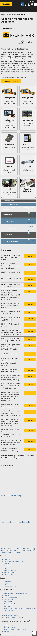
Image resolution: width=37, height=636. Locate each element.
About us (7, 559)
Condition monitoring (19, 14)
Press (5, 568)
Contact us (7, 582)
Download (29, 256)
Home (3, 14)
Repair (6, 584)
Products (8, 14)
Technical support (10, 586)
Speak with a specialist (11, 81)
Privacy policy (8, 625)
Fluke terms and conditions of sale (15, 629)
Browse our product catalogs (13, 618)
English (32, 1)
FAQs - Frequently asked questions (15, 593)
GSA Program (8, 606)
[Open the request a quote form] (22, 4)
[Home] (6, 4)
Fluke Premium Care (10, 604)
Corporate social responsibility (14, 562)
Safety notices (8, 600)
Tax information (9, 574)
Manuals (6, 595)
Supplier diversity (9, 572)
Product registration (11, 597)
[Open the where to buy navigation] (25, 4)
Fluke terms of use (10, 627)
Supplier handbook (10, 570)
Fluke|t (7, 7)
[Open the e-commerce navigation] (28, 4)
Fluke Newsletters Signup (12, 615)
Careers (6, 564)
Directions (7, 566)
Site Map (7, 631)
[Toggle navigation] (35, 4)
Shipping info (8, 602)
